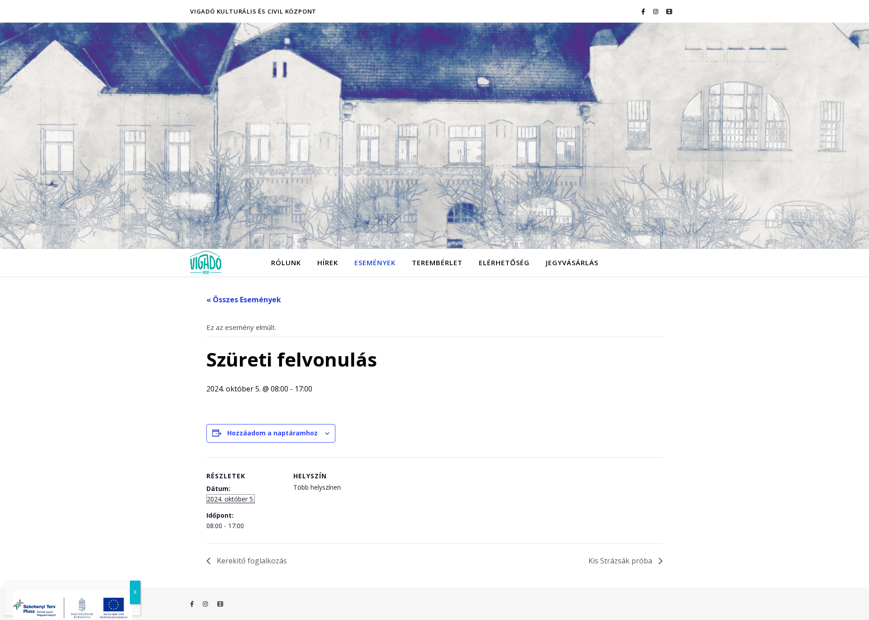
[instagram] (656, 11)
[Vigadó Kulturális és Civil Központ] (434, 136)
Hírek (327, 262)
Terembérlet (437, 262)
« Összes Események (243, 300)
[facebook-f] (643, 11)
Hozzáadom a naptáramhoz (272, 433)
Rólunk (286, 262)
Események (375, 262)
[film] (669, 11)
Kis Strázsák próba (621, 561)
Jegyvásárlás (572, 262)
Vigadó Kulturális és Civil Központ (253, 11)
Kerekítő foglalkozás (251, 561)
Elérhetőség (504, 262)
